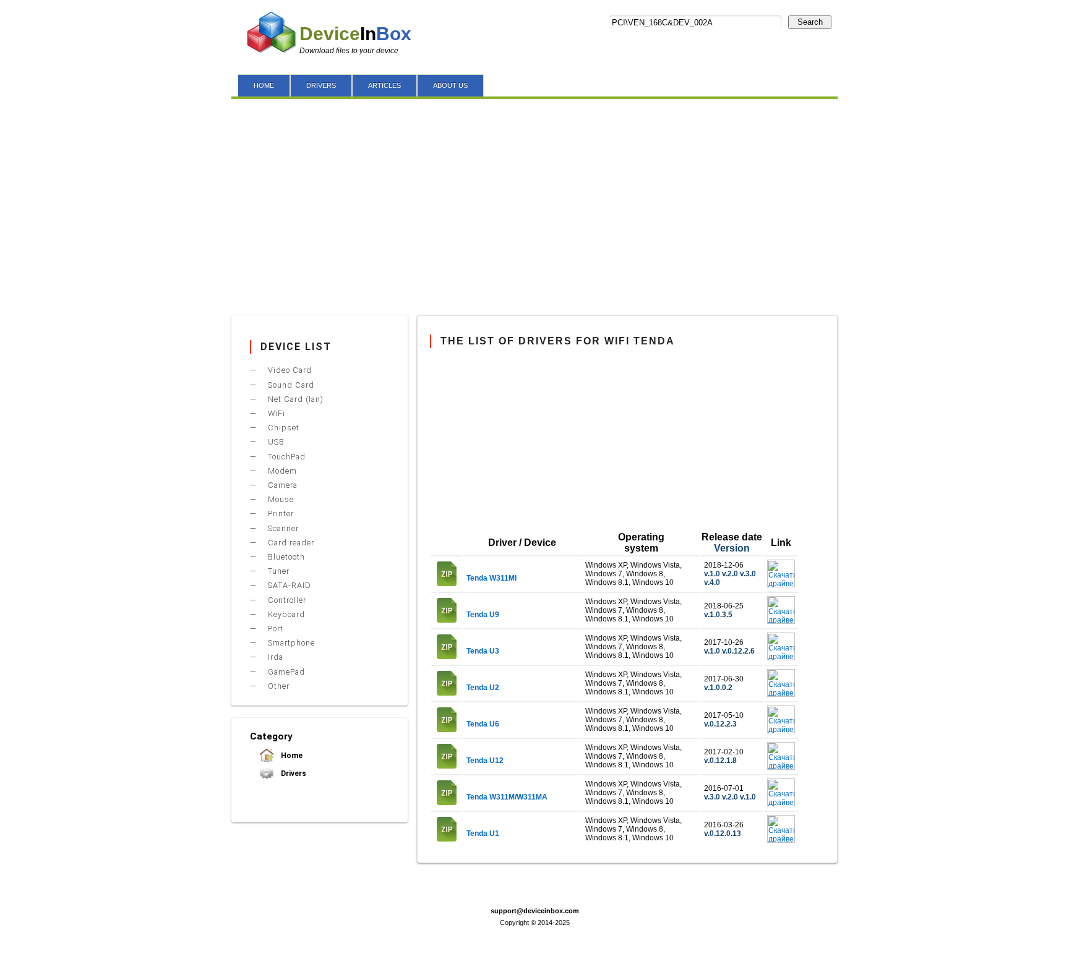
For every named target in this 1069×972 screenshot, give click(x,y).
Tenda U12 (485, 760)
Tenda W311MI (491, 578)
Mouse (279, 499)
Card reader (289, 542)
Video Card (288, 370)
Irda (274, 657)
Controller (285, 600)
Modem (281, 470)
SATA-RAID (288, 585)
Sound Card (289, 385)
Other (277, 686)
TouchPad (285, 456)
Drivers (292, 773)
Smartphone (290, 642)
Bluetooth (285, 556)
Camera (281, 485)
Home (291, 755)
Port (274, 628)
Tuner (277, 571)
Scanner (282, 528)
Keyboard (285, 614)
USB (275, 441)
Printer (279, 513)
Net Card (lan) (294, 399)
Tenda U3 (482, 651)
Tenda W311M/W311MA (506, 797)
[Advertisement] (534, 204)
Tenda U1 (482, 833)
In (355, 33)
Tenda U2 (482, 687)
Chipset (282, 427)
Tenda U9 (482, 614)
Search (810, 22)
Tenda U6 (482, 724)
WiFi (275, 413)
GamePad (285, 671)
